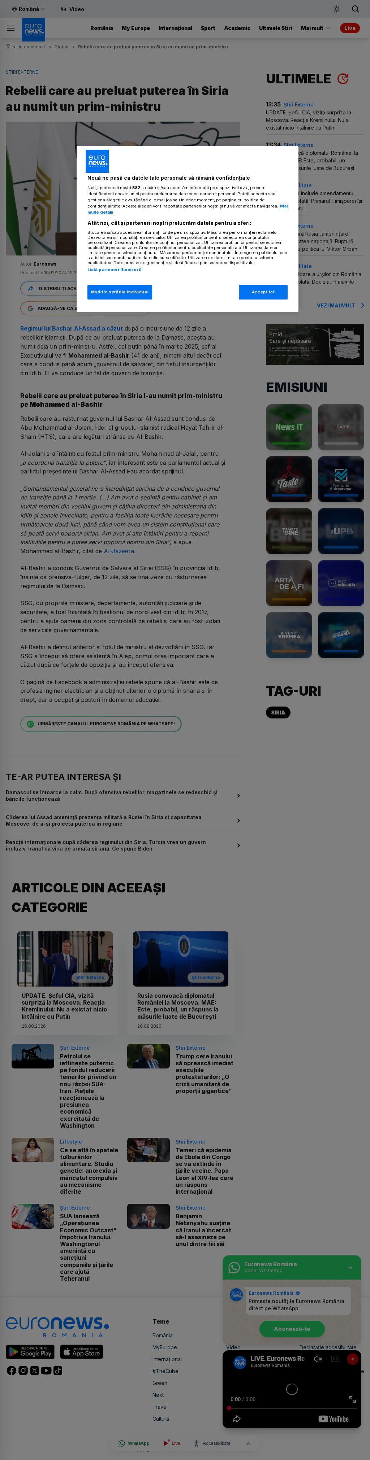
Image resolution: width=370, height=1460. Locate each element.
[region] (187, 229)
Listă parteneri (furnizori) (114, 269)
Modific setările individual (120, 291)
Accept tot (263, 291)
